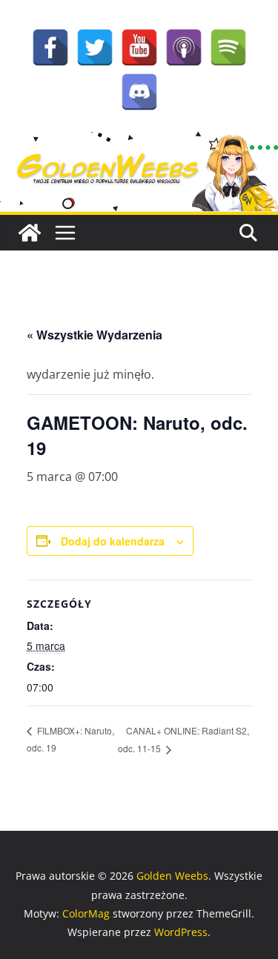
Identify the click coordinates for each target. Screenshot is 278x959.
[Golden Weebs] (139, 142)
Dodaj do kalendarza (113, 541)
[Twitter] (94, 47)
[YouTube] (139, 47)
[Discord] (139, 91)
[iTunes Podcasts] (183, 47)
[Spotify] (228, 47)
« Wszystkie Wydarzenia (94, 334)
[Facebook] (50, 47)
